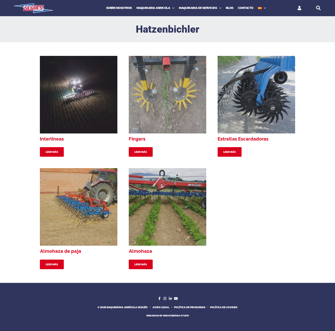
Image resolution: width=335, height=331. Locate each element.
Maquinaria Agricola (153, 7)
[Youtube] (176, 299)
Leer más (52, 152)
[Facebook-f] (159, 299)
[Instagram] (165, 299)
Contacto (245, 7)
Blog (229, 7)
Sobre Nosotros (119, 7)
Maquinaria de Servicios (198, 7)
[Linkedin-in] (170, 299)
